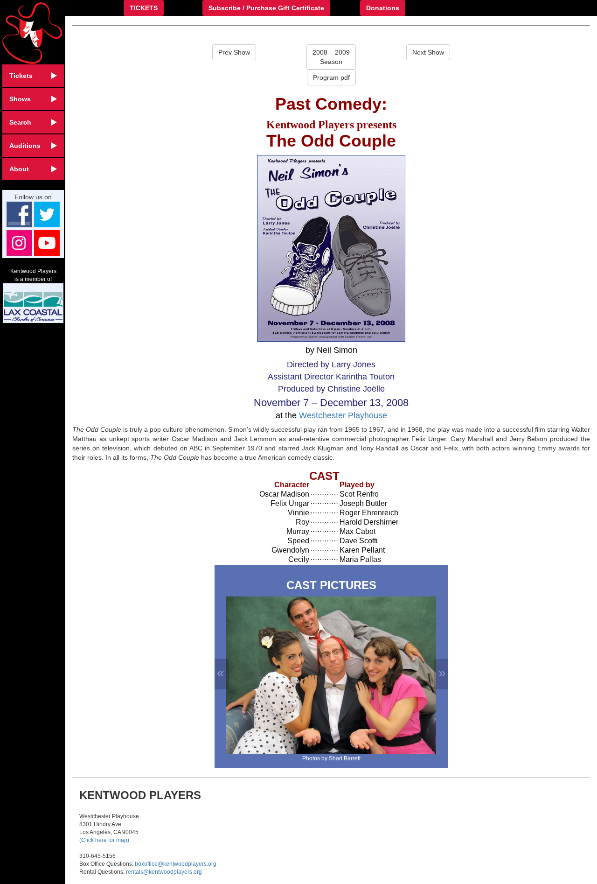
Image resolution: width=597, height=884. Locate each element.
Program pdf (331, 77)
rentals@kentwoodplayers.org (164, 872)
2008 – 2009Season (331, 57)
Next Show (428, 52)
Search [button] (20, 122)
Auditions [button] (25, 145)
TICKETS (144, 8)
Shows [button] (20, 99)
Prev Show (234, 52)
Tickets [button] (21, 75)
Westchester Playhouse (343, 415)
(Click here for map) (104, 840)
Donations (382, 8)
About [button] (19, 169)
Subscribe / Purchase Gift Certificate (266, 8)
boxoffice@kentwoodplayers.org (175, 864)
